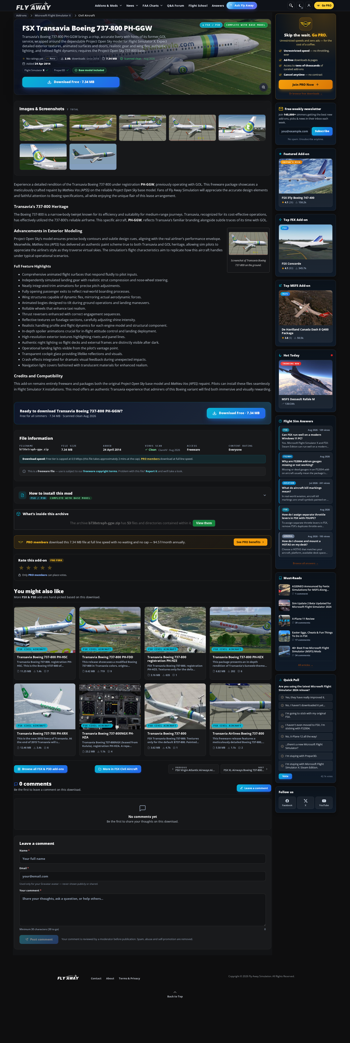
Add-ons (21, 15)
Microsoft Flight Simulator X (53, 15)
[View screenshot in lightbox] (263, 87)
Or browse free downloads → (305, 93)
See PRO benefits (248, 542)
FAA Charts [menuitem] (151, 5)
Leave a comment (256, 788)
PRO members (150, 459)
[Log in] (309, 5)
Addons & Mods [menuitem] (106, 5)
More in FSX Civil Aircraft (120, 769)
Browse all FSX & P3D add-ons (43, 769)
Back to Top (175, 996)
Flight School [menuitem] (198, 5)
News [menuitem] (130, 5)
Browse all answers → (305, 563)
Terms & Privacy (129, 978)
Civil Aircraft (86, 15)
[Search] (291, 5)
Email (24, 868)
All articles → (305, 665)
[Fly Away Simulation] (33, 5)
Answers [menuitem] (218, 5)
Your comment (30, 890)
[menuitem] (241, 5)
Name (24, 850)
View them (204, 523)
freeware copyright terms (100, 471)
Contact (96, 978)
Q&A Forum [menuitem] (175, 5)
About (110, 978)
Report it (151, 471)
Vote (285, 776)
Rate (52, 58)
